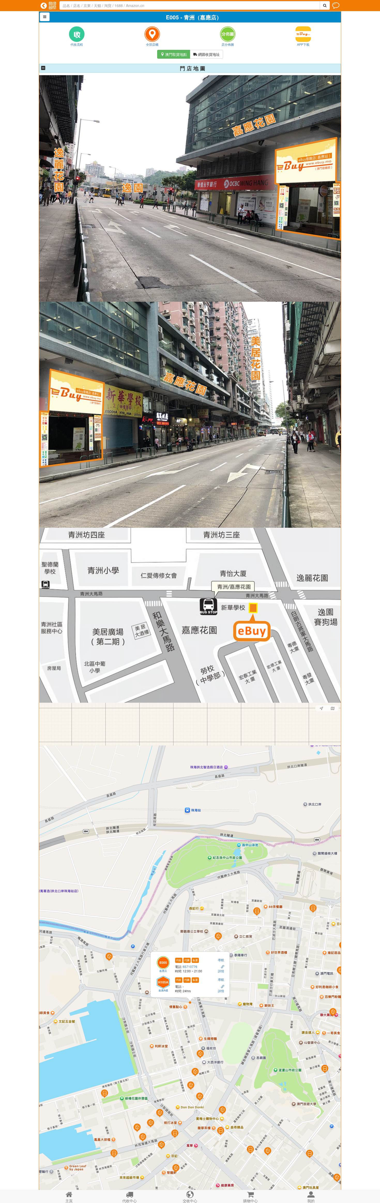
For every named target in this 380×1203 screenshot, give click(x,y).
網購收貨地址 (206, 54)
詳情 (221, 971)
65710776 (190, 966)
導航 (221, 960)
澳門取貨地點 (174, 54)
